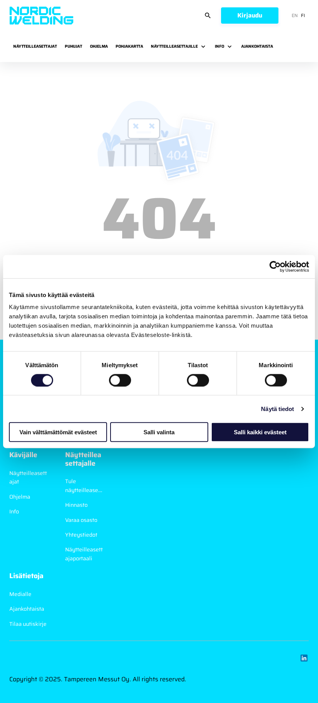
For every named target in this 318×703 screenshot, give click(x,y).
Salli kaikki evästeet (260, 432)
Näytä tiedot (277, 408)
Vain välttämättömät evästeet (58, 432)
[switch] (120, 380)
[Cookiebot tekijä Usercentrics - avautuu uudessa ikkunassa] (275, 266)
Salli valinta (159, 432)
